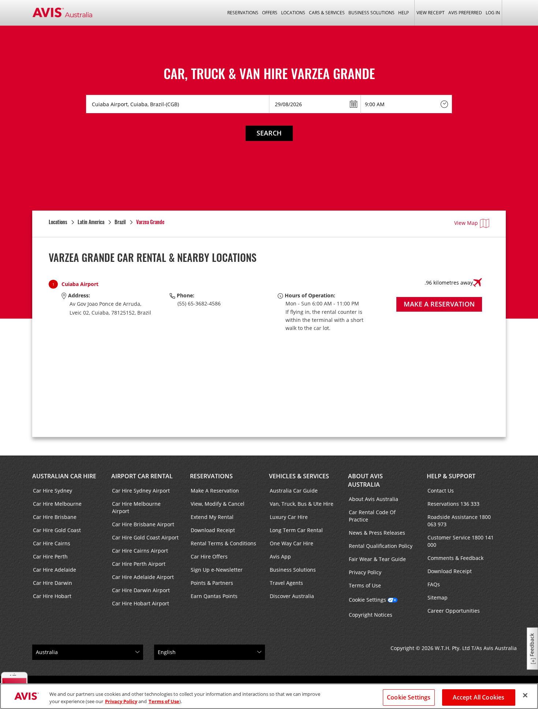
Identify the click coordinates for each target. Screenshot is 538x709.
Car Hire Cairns (51, 543)
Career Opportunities (453, 610)
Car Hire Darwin (52, 582)
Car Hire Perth (50, 556)
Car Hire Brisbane (54, 516)
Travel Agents (286, 582)
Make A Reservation (215, 490)
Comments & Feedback (455, 557)
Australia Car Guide (294, 490)
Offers (269, 13)
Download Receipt (213, 530)
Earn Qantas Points (214, 596)
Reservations (211, 476)
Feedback (531, 645)
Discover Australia (292, 596)
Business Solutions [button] (371, 13)
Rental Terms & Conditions (223, 543)
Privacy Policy (365, 572)
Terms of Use (365, 585)
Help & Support (451, 476)
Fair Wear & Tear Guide (377, 559)
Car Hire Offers (209, 556)
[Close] (525, 695)
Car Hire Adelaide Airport (143, 576)
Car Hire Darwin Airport (141, 590)
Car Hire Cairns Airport (140, 550)
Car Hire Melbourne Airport (136, 507)
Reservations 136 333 (453, 503)
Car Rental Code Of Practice (372, 516)
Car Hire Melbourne (57, 503)
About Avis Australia (365, 480)
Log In (493, 13)
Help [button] (403, 13)
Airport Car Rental (142, 476)
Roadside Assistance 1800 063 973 (459, 520)
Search (269, 133)
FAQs (433, 584)
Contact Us (440, 490)
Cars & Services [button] (327, 13)
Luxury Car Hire (289, 516)
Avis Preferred (465, 13)
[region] (269, 696)
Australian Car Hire (64, 476)
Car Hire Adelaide (54, 569)
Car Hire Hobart (52, 596)
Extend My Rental (212, 516)
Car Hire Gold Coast (57, 530)
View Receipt (430, 13)
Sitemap (437, 597)
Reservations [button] (242, 13)
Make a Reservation (439, 304)
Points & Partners (212, 582)
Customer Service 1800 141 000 (460, 541)
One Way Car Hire (291, 543)
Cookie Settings (367, 599)
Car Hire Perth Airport (138, 563)
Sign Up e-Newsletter (217, 569)
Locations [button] (293, 13)
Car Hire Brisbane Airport (143, 524)
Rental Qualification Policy (380, 545)
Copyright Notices (370, 614)
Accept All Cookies (479, 697)
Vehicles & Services (299, 476)
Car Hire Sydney (52, 490)
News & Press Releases (377, 532)
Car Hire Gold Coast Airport (145, 537)
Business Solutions (293, 569)
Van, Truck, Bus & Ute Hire (301, 503)
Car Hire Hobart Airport (140, 603)
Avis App (280, 556)
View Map (466, 222)
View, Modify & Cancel (217, 503)
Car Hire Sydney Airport (141, 490)
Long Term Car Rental (296, 530)
